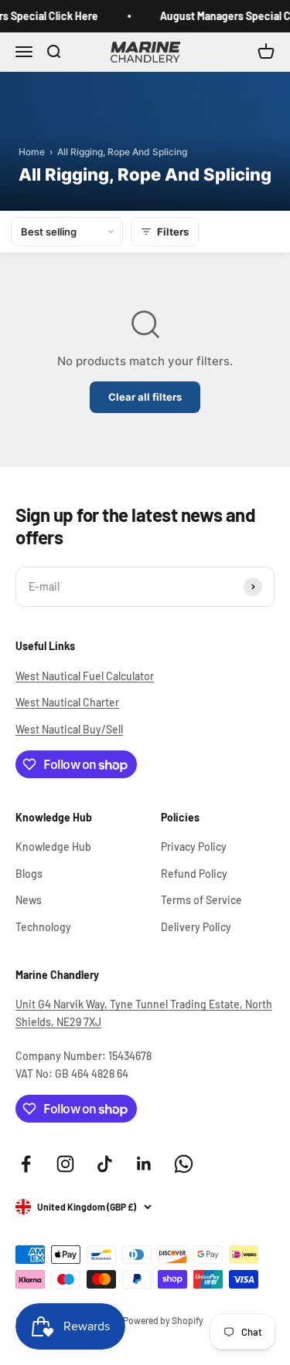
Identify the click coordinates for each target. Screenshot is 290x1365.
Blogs (29, 873)
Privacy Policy (194, 846)
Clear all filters (145, 397)
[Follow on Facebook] (25, 1163)
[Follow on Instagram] (65, 1163)
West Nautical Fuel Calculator (84, 675)
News (28, 899)
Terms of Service (201, 899)
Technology (43, 926)
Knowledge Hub (53, 846)
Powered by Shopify (163, 1320)
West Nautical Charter (67, 702)
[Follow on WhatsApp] (183, 1163)
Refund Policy (194, 873)
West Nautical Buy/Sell (69, 729)
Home (32, 152)
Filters (173, 231)
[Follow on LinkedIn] (144, 1163)
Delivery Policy (196, 926)
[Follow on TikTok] (104, 1163)
